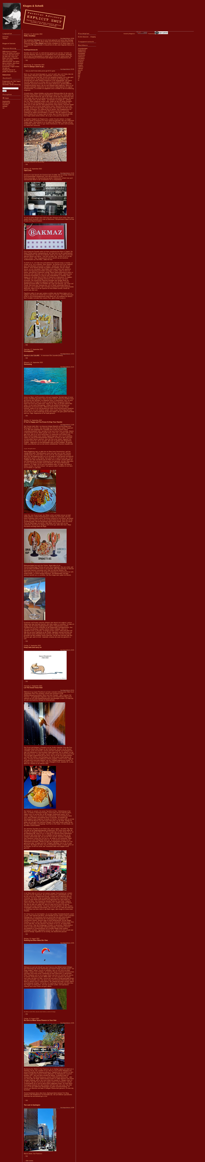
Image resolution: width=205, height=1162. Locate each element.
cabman (80, 68)
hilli (79, 77)
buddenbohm (82, 50)
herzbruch (81, 60)
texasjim (80, 63)
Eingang (93, 37)
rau (3, 108)
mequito (80, 65)
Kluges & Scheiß (33, 5)
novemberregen (82, 48)
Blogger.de (132, 33)
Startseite (5, 37)
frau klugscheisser (65, 38)
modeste (80, 62)
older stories (29, 1160)
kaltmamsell (6, 103)
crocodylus (81, 58)
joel (79, 75)
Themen (4, 38)
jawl (79, 73)
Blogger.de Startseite (8, 43)
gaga (79, 72)
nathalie (4, 106)
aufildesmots (82, 52)
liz (78, 80)
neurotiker (5, 104)
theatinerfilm (6, 101)
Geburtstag (17, 84)
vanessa (80, 67)
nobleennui (81, 57)
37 (78, 78)
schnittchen (81, 55)
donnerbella (81, 53)
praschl (80, 70)
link (27, 60)
